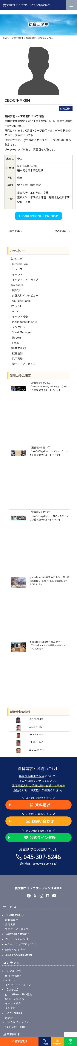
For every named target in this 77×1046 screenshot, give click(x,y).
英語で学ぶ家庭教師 (18, 955)
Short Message (21, 332)
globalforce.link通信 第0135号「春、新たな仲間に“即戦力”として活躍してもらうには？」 (49, 580)
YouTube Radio (21, 301)
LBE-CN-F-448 (36, 734)
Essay (15, 343)
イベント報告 (20, 316)
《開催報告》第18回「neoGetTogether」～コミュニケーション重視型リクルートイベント (49, 386)
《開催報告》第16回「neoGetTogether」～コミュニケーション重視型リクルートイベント (49, 516)
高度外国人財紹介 (17, 934)
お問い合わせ (42, 821)
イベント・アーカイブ (25, 280)
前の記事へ (15, 231)
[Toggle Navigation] (71, 5)
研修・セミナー (15, 949)
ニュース (17, 269)
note (15, 311)
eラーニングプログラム (21, 944)
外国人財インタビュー (25, 295)
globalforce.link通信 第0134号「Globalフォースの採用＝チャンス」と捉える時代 (49, 645)
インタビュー (20, 327)
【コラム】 (15, 306)
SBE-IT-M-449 (35, 726)
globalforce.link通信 (24, 322)
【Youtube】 (17, 285)
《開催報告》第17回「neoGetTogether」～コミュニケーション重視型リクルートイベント (49, 451)
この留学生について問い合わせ (40, 216)
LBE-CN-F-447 (36, 741)
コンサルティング (17, 939)
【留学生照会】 (18, 348)
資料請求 (42, 804)
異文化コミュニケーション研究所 (26, 5)
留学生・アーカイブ (24, 364)
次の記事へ (61, 231)
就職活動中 (65, 108)
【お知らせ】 (17, 259)
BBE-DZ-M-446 (36, 749)
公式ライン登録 (43, 837)
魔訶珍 (16, 290)
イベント (17, 274)
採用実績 (17, 358)
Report (16, 337)
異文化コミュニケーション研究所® (38, 888)
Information (20, 264)
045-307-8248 (40, 859)
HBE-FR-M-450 (36, 719)
